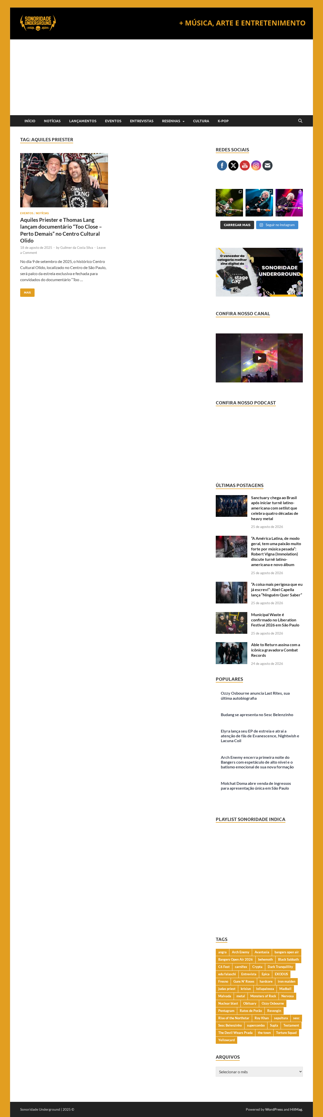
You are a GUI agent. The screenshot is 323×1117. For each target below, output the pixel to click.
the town (264, 1033)
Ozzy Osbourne (273, 1003)
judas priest (226, 989)
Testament (291, 1025)
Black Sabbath (288, 959)
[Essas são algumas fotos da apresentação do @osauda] (229, 202)
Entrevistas (141, 121)
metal (240, 996)
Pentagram (226, 1011)
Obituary (249, 1003)
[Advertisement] (161, 77)
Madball (285, 989)
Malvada (224, 996)
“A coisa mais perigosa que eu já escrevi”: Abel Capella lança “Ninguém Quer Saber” (277, 589)
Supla (274, 1025)
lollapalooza (265, 989)
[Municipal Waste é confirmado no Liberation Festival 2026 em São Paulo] (231, 615)
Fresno (223, 981)
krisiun (246, 989)
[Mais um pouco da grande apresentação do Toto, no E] (259, 202)
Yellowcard (226, 1040)
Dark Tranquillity (280, 967)
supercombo (256, 1025)
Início (29, 121)
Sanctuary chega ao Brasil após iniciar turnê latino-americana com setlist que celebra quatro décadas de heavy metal (274, 508)
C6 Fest (224, 967)
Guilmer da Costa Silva (76, 248)
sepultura (281, 1018)
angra (222, 952)
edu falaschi (227, 974)
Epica (266, 974)
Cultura (201, 121)
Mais (25, 291)
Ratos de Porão (251, 1011)
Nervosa (287, 996)
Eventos (113, 121)
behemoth (265, 959)
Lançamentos (82, 121)
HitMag (296, 1109)
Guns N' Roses (243, 981)
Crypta (257, 967)
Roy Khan (262, 1018)
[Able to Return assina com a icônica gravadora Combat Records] (231, 645)
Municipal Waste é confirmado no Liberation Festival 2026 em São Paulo (275, 619)
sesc (296, 1018)
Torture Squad (286, 1033)
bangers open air (287, 952)
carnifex (241, 967)
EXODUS (281, 974)
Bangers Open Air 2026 (235, 959)
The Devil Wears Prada (235, 1033)
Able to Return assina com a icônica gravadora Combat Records (275, 650)
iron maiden (286, 981)
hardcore (266, 981)
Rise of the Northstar (233, 1018)
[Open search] (300, 121)
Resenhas (171, 121)
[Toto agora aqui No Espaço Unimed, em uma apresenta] (289, 202)
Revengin (274, 1011)
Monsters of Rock (263, 996)
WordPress (274, 1109)
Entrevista (248, 974)
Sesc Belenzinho (230, 1025)
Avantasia (262, 952)
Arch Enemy (240, 952)
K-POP (223, 121)
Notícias (52, 121)
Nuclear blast (228, 1003)
